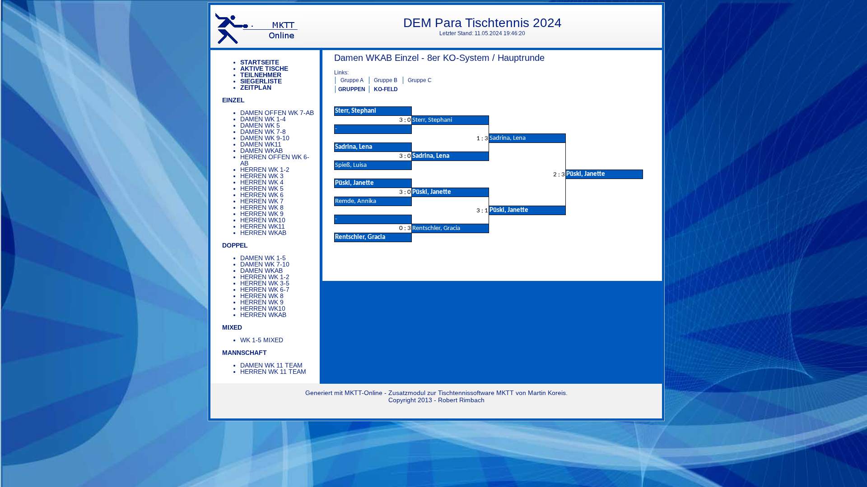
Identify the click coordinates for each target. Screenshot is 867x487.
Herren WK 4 (262, 182)
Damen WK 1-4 (263, 119)
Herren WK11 (262, 226)
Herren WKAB (263, 232)
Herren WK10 (262, 220)
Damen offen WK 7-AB (277, 112)
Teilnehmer (260, 74)
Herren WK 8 (262, 207)
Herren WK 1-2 (264, 169)
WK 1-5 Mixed (261, 340)
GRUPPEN (351, 89)
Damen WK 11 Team (271, 365)
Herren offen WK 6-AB (274, 160)
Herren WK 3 (262, 175)
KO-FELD (386, 89)
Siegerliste (261, 81)
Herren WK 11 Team (273, 371)
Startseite (259, 62)
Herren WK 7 (262, 201)
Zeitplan (255, 87)
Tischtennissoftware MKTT (476, 392)
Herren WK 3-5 (264, 283)
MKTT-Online (363, 392)
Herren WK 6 (262, 194)
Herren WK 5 (262, 188)
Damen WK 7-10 (264, 264)
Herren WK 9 (262, 213)
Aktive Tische (264, 68)
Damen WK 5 (260, 125)
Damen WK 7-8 (263, 131)
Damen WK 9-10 (264, 138)
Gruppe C (420, 80)
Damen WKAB (261, 150)
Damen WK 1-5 (263, 258)
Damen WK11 (260, 144)
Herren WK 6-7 (264, 289)
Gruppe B (385, 80)
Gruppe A (352, 80)
